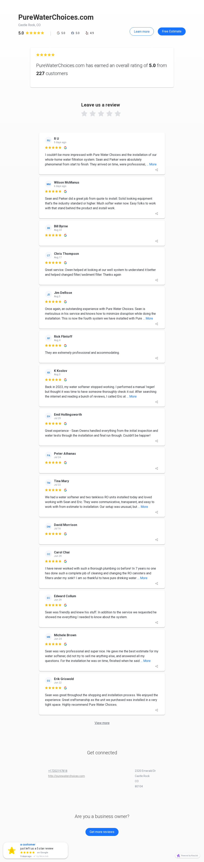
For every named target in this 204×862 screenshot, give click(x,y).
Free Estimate (171, 31)
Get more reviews (102, 832)
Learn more (142, 31)
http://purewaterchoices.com (66, 776)
